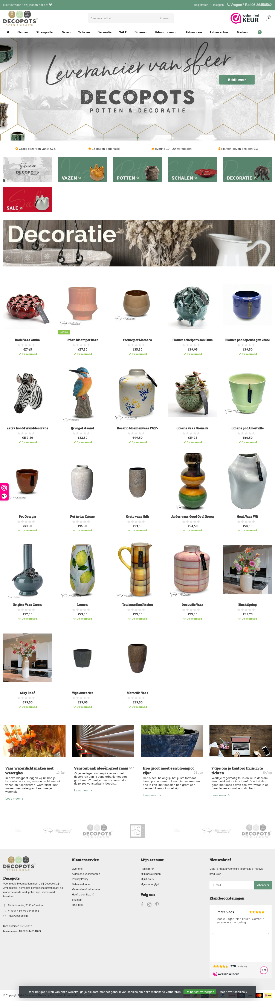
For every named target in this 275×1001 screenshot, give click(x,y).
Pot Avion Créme (82, 516)
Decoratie (105, 32)
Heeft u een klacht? (83, 894)
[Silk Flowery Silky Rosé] (27, 657)
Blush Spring (247, 605)
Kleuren (22, 32)
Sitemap (77, 899)
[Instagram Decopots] (151, 905)
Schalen (84, 32)
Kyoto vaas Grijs (138, 516)
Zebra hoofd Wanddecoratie (27, 428)
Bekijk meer (237, 80)
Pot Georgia (27, 516)
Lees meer (13, 798)
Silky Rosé (27, 693)
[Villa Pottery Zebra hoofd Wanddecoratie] (27, 393)
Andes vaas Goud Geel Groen (192, 516)
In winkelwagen (25, 352)
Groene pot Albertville (247, 428)
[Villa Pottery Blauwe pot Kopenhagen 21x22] (247, 305)
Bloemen (140, 32)
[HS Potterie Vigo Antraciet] (82, 657)
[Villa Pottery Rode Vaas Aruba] (27, 305)
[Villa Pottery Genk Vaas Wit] (247, 481)
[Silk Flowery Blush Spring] (247, 569)
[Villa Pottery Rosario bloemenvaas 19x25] (137, 393)
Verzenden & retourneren (86, 889)
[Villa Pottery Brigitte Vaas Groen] (27, 569)
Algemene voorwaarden (86, 873)
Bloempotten (45, 32)
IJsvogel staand (82, 428)
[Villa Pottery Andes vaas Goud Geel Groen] (192, 481)
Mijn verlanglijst (150, 884)
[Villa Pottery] (58, 831)
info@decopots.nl (18, 915)
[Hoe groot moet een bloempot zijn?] (172, 741)
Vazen (66, 32)
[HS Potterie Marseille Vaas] (137, 657)
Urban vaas (194, 32)
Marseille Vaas (137, 693)
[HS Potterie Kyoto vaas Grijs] (137, 481)
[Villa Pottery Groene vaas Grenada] (192, 393)
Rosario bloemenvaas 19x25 (137, 428)
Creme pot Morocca (137, 340)
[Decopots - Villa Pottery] (98, 831)
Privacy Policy (80, 879)
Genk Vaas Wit (247, 516)
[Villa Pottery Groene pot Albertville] (247, 393)
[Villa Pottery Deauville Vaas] (192, 569)
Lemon (82, 605)
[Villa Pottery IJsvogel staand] (82, 393)
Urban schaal (219, 32)
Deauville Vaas (192, 605)
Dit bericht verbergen (200, 991)
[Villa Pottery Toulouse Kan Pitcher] (137, 569)
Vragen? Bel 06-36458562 (251, 5)
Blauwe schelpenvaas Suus (193, 340)
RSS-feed (77, 904)
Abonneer (263, 885)
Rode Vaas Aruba (27, 340)
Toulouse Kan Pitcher (137, 605)
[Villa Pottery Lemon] (82, 569)
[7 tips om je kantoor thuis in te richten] (240, 741)
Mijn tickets (147, 879)
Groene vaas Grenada (192, 428)
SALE (123, 32)
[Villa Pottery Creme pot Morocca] (137, 305)
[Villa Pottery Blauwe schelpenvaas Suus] (192, 305)
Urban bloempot (167, 32)
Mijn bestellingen (151, 873)
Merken (242, 32)
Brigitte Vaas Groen (27, 605)
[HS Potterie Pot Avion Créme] (82, 481)
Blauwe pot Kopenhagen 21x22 (247, 340)
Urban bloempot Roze (82, 340)
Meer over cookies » (233, 991)
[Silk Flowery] (18, 830)
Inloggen (218, 4)
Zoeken (165, 18)
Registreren (201, 4)
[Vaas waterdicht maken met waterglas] (34, 741)
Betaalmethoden (81, 884)
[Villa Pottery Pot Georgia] (27, 481)
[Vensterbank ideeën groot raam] (103, 741)
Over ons (77, 868)
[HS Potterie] (137, 831)
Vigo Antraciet (82, 693)
